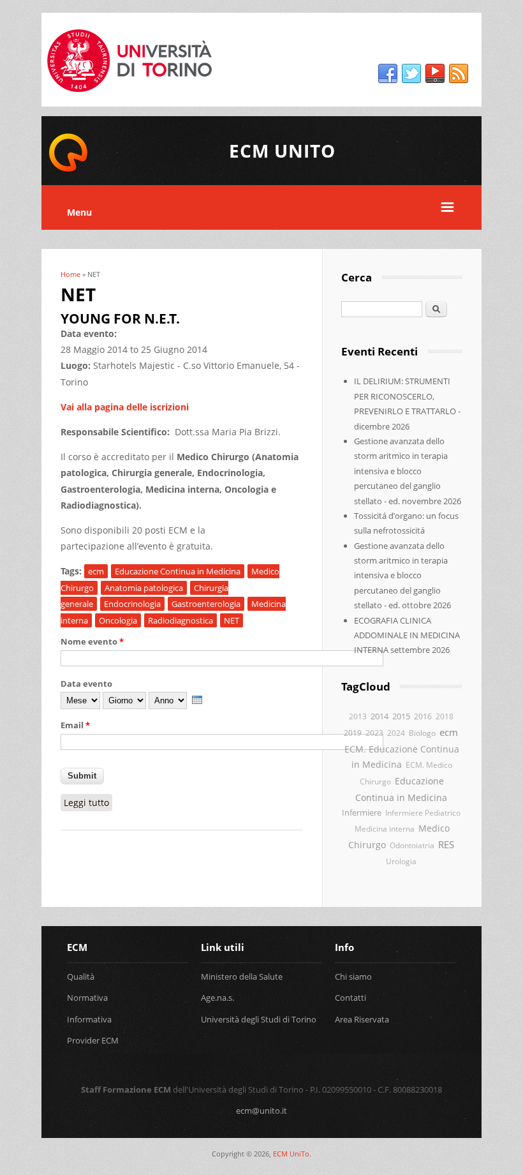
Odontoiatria (412, 845)
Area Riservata (362, 1019)
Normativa (87, 997)
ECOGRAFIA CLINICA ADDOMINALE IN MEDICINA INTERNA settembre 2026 (407, 635)
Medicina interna (385, 828)
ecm (96, 571)
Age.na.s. (217, 997)
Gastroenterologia (206, 604)
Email (75, 725)
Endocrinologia (132, 604)
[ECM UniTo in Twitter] (411, 74)
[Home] (68, 169)
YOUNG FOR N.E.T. (120, 318)
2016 (423, 716)
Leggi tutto (88, 803)
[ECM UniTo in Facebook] (388, 74)
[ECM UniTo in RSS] (458, 74)
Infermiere (361, 812)
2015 (401, 716)
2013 (358, 716)
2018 (444, 716)
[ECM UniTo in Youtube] (435, 74)
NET (231, 620)
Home (70, 274)
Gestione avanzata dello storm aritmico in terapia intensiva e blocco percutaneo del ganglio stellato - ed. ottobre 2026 (402, 575)
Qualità (80, 976)
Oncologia (118, 620)
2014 (379, 716)
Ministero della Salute (242, 976)
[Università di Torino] (129, 99)
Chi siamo (353, 976)
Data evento (86, 683)
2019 (353, 733)
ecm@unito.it (261, 1110)
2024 (396, 733)
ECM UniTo (291, 1153)
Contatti (350, 997)
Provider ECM (93, 1040)
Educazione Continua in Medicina (177, 571)
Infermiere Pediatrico (422, 812)
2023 (374, 733)
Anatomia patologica (144, 588)
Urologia (401, 861)
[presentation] (197, 700)
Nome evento (92, 641)
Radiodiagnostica (180, 620)
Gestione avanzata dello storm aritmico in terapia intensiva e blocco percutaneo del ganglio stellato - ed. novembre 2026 (407, 471)
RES (446, 844)
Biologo (422, 733)
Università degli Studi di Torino (258, 1019)
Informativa (89, 1019)
